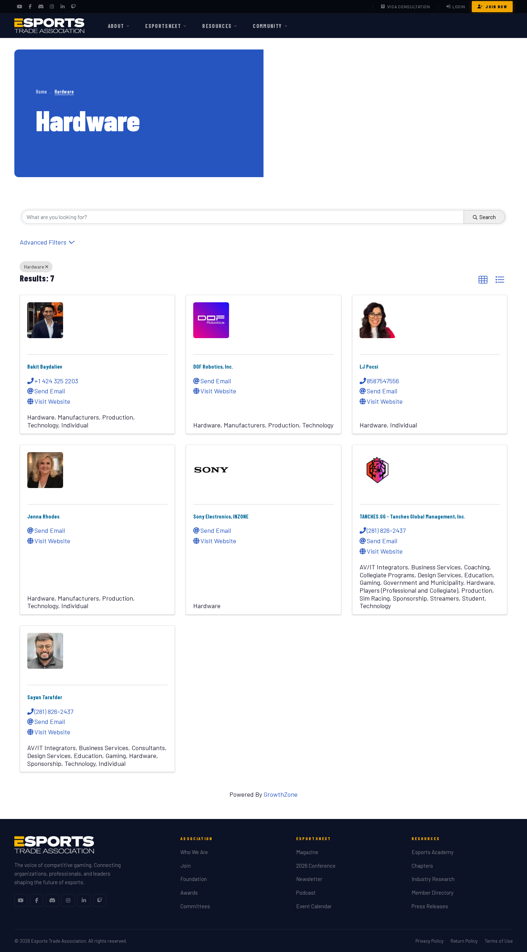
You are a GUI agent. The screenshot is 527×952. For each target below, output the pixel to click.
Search (487, 216)
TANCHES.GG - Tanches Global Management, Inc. (412, 516)
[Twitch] (73, 7)
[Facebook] (30, 7)
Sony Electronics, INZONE (220, 516)
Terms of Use (499, 941)
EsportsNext (163, 26)
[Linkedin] (83, 900)
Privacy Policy (429, 941)
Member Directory (433, 892)
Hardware (34, 267)
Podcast (306, 892)
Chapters (422, 865)
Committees (195, 906)
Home (41, 92)
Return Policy (464, 941)
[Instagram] (52, 7)
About (116, 26)
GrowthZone (281, 794)
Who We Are (194, 852)
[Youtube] (20, 900)
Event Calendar (314, 906)
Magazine (307, 852)
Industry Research (433, 879)
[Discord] (41, 7)
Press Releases (430, 906)
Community (267, 26)
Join (185, 865)
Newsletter (309, 879)
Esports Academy (433, 852)
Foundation (193, 879)
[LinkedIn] (62, 7)
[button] (482, 279)
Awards (189, 892)
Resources (217, 26)
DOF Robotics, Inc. (213, 366)
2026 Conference (316, 865)
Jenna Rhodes (43, 516)
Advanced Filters (43, 242)
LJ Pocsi (369, 366)
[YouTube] (19, 7)
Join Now (496, 6)
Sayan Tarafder (44, 697)
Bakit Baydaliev (44, 366)
